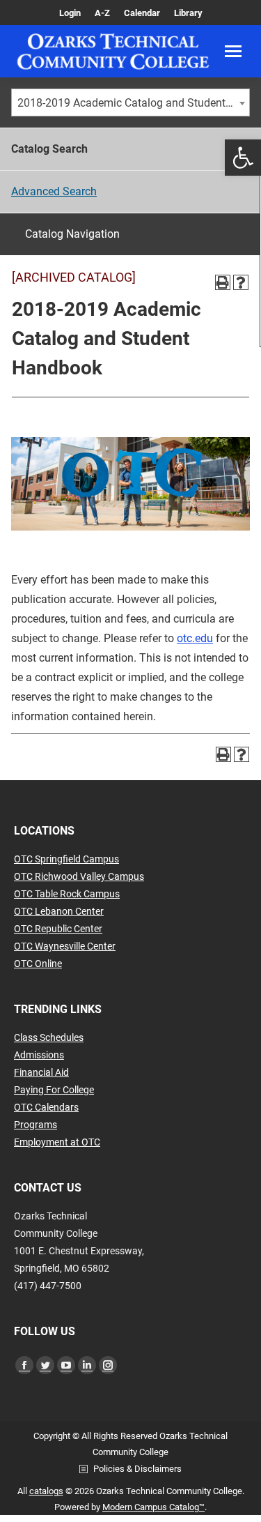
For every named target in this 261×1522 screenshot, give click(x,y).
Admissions (39, 1054)
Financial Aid (41, 1072)
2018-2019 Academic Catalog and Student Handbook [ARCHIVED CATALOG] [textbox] (133, 102)
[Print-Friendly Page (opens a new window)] (222, 282)
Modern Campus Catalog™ (153, 1507)
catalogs (46, 1491)
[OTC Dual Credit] (113, 51)
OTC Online (38, 963)
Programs (35, 1124)
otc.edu (195, 638)
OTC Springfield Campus (66, 859)
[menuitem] (70, 13)
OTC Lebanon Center (59, 911)
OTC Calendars (46, 1107)
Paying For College (54, 1089)
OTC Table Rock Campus (67, 893)
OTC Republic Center (58, 928)
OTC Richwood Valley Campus (79, 876)
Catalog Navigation (72, 234)
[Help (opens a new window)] (240, 282)
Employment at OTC (57, 1142)
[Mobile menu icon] (233, 51)
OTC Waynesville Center (65, 946)
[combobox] (130, 102)
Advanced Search (54, 191)
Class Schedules (49, 1037)
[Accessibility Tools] (243, 157)
